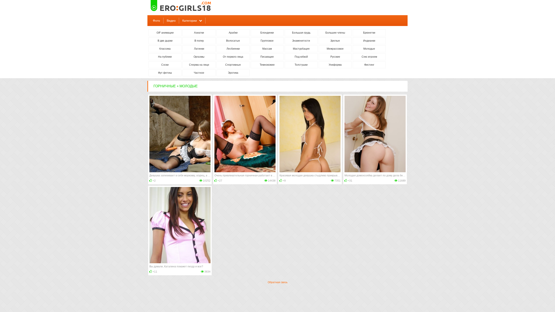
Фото (156, 20)
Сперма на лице (199, 64)
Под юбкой (301, 56)
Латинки (199, 48)
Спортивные (233, 64)
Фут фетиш (165, 72)
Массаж (267, 48)
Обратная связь (277, 282)
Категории (189, 20)
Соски (165, 64)
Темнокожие (267, 64)
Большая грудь (301, 32)
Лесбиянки (233, 48)
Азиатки (199, 32)
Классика (165, 48)
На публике (165, 56)
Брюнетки (369, 32)
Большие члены (335, 32)
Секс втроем (369, 56)
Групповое (267, 40)
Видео (171, 20)
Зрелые (335, 40)
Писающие (267, 56)
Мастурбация (301, 48)
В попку (199, 40)
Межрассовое (335, 48)
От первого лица (233, 56)
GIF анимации (165, 32)
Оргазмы (199, 56)
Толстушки (301, 64)
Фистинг (369, 64)
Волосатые (233, 40)
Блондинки (267, 32)
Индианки (369, 40)
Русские (335, 56)
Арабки (233, 32)
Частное (199, 72)
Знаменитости (301, 40)
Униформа (335, 64)
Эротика (233, 72)
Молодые (369, 48)
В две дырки (165, 40)
